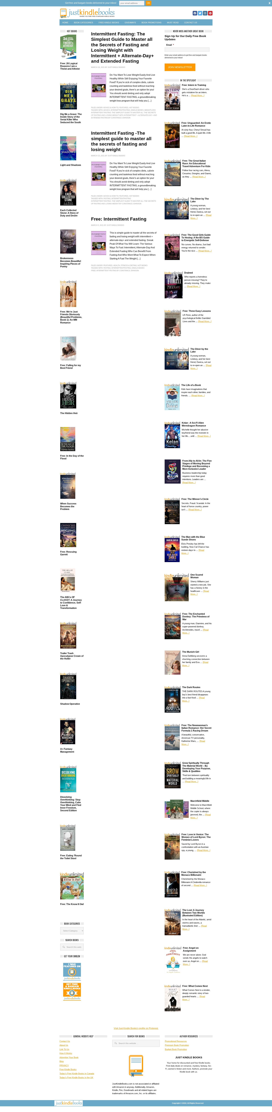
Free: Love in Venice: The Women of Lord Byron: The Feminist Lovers (196, 837)
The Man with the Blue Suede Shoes (193, 538)
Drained (188, 273)
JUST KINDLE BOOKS (110, 13)
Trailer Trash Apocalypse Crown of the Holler (71, 656)
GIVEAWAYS (130, 22)
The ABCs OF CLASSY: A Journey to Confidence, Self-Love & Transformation (71, 602)
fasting (107, 199)
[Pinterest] (210, 13)
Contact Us (190, 22)
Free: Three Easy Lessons (197, 311)
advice (106, 110)
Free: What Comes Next (195, 986)
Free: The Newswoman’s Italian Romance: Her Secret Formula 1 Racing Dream (196, 728)
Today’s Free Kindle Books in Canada (77, 1073)
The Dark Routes (191, 687)
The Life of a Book (191, 385)
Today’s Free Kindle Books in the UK (76, 1077)
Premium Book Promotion (177, 1045)
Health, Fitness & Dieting (125, 265)
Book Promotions (151, 22)
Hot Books (134, 108)
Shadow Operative (70, 704)
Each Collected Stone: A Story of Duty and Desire (69, 213)
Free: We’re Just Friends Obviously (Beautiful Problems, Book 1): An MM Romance (71, 317)
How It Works (66, 1053)
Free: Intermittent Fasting (118, 219)
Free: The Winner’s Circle (195, 499)
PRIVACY (64, 1065)
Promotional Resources (176, 1041)
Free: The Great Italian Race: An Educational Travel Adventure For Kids (196, 163)
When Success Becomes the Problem (68, 506)
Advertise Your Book (69, 1057)
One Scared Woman (196, 576)
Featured (123, 108)
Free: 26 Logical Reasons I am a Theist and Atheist (70, 66)
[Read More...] (197, 95)
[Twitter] (200, 13)
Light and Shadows (70, 165)
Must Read (173, 22)
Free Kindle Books (109, 22)
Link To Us (64, 1049)
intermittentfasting (120, 110)
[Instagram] (205, 13)
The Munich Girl (190, 652)
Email (170, 45)
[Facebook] (195, 13)
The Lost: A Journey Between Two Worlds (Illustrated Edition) (193, 913)
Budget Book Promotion (176, 1049)
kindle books (137, 110)
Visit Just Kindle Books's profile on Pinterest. (136, 1028)
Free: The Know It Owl (72, 904)
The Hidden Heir (69, 413)
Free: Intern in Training (194, 85)
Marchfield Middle (199, 801)
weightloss (150, 110)
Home (65, 22)
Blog (62, 1061)
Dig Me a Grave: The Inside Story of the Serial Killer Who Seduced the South (71, 118)
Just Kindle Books (116, 67)
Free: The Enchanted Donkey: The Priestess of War (195, 616)
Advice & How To (110, 108)
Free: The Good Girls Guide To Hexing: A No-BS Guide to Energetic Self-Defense (196, 238)
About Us (64, 1045)
